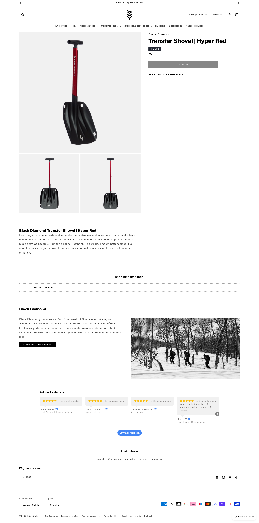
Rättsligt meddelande (131, 516)
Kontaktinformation (70, 516)
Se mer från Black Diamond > (165, 74)
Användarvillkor (111, 516)
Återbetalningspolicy (91, 516)
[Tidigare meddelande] (20, 3)
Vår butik (130, 459)
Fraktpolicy (156, 459)
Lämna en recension (130, 432)
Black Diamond (159, 34)
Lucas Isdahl (47, 409)
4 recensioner (138, 412)
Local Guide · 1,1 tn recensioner (56, 412)
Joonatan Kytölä (94, 409)
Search (101, 459)
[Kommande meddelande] (238, 3)
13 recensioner (92, 412)
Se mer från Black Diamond (36, 345)
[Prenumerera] (72, 477)
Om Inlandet (115, 459)
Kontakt (142, 459)
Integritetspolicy (50, 516)
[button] (22, 14)
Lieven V (182, 419)
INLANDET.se (33, 516)
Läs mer (183, 411)
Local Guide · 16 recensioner (191, 422)
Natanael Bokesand (142, 409)
